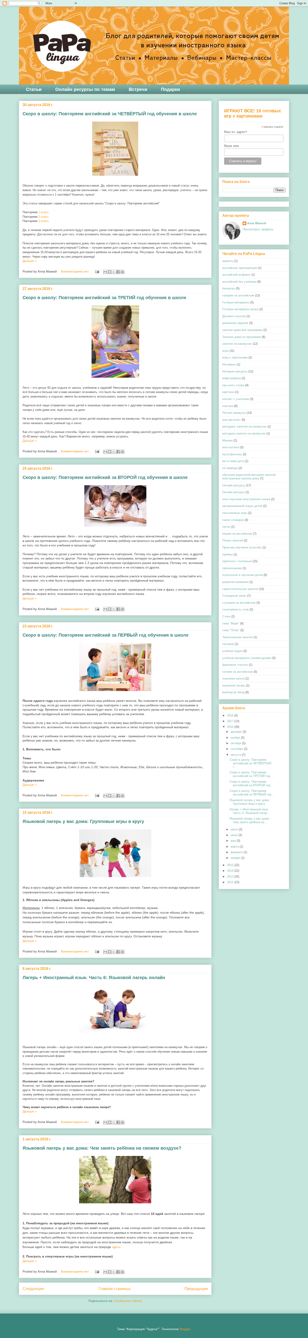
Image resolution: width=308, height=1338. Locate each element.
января (236, 858)
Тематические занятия (237, 637)
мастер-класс (231, 419)
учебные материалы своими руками (246, 658)
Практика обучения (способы (242, 547)
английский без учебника (239, 281)
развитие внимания (235, 582)
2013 (230, 876)
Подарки (170, 89)
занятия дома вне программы (242, 330)
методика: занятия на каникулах (244, 426)
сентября (237, 749)
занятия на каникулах (237, 343)
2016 (230, 726)
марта (235, 846)
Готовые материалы (235, 302)
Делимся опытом (234, 316)
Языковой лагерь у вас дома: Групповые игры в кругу (83, 821)
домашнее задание (235, 323)
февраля (237, 852)
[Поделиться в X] (114, 272)
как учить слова (233, 385)
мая (234, 840)
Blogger (184, 1329)
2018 (230, 715)
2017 (230, 721)
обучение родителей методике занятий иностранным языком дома (249, 476)
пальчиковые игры (234, 513)
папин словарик (233, 520)
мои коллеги (230, 447)
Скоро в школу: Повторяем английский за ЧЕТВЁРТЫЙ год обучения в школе (110, 113)
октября (236, 743)
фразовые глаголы (235, 664)
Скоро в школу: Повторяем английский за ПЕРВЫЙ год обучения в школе (105, 635)
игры (225, 350)
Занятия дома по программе (241, 337)
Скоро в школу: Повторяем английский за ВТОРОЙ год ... (252, 783)
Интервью (229, 364)
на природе (230, 468)
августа (236, 754)
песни (226, 526)
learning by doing (233, 692)
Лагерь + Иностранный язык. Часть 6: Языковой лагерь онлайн (94, 977)
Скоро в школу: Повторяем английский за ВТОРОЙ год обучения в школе (105, 477)
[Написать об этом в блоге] (109, 272)
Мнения (227, 440)
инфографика (231, 378)
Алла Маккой (256, 223)
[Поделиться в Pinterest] (122, 272)
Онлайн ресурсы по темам (85, 89)
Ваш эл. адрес (235, 132)
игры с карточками (235, 357)
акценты (227, 261)
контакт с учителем (235, 399)
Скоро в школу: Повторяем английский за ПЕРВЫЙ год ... (252, 792)
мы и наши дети (233, 461)
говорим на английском (238, 295)
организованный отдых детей (242, 506)
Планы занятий (232, 540)
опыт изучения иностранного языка (246, 499)
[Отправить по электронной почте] (105, 272)
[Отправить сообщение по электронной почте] (97, 271)
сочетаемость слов (235, 609)
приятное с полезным (237, 561)
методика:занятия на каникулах (244, 433)
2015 (230, 865)
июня (235, 835)
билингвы (228, 288)
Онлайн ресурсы (233, 485)
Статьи (33, 89)
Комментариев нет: (75, 271)
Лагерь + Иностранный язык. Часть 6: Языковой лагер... (250, 811)
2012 (230, 882)
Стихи (226, 616)
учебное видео (232, 651)
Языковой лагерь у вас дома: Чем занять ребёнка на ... (250, 820)
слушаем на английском (238, 602)
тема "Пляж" (230, 630)
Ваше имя (231, 146)
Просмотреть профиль (258, 229)
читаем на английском (237, 671)
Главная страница (114, 1289)
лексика (227, 406)
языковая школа (233, 678)
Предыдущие (196, 1289)
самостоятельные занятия (240, 589)
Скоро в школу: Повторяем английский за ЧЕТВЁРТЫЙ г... (250, 763)
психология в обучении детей (242, 575)
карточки (228, 392)
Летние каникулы (234, 412)
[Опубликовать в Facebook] (118, 272)
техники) (228, 644)
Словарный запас (234, 595)
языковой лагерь (233, 685)
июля (235, 829)
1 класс (43, 212)
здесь (116, 1247)
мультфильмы (232, 454)
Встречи (138, 89)
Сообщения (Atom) (128, 1301)
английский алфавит (236, 274)
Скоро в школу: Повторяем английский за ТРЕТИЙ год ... (252, 774)
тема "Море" (230, 623)
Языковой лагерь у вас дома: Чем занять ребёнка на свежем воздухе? (102, 1148)
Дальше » (30, 261)
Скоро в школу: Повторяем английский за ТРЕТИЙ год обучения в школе (104, 297)
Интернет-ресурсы (234, 371)
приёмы (227, 554)
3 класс (43, 221)
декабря (237, 731)
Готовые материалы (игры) (240, 309)
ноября (236, 737)
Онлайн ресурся (233, 492)
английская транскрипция (239, 268)
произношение (232, 568)
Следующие (33, 1289)
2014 (230, 870)
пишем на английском (237, 533)
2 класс (43, 216)
